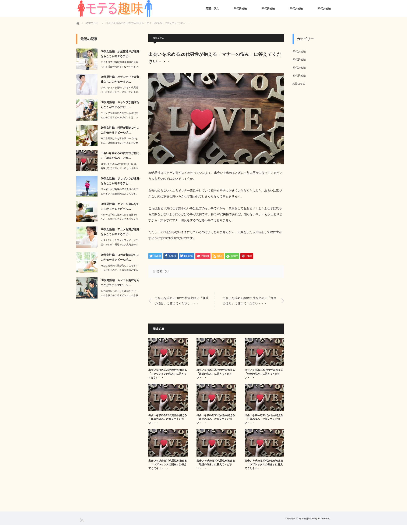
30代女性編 (324, 8)
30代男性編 (268, 8)
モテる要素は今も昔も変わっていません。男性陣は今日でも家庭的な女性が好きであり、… (119, 143)
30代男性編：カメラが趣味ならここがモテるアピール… (120, 283)
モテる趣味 (305, 518)
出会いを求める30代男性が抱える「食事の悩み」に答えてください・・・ (249, 300)
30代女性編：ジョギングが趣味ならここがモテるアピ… (120, 181)
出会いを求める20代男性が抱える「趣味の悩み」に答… (120, 155)
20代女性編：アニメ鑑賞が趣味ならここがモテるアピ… (120, 232)
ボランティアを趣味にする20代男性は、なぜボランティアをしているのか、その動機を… (119, 92)
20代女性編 (296, 8)
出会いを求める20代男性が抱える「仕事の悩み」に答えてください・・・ (167, 419)
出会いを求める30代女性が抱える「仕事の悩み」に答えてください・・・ (264, 419)
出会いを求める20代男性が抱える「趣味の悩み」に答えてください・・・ (182, 300)
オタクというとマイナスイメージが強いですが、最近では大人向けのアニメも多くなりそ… (119, 244)
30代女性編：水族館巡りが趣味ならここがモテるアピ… (120, 54)
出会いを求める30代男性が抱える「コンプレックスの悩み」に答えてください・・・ (167, 464)
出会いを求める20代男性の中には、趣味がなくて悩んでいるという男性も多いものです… (119, 168)
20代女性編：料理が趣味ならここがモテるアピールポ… (120, 130)
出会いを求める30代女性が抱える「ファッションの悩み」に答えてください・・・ (167, 373)
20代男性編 (240, 8)
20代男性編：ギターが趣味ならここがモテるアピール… (120, 206)
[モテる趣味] (114, 8)
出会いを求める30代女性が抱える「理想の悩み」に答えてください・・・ (216, 419)
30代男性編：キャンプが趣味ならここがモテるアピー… (120, 105)
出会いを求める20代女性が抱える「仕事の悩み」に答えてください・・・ (264, 373)
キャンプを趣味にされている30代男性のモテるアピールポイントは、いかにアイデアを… (119, 117)
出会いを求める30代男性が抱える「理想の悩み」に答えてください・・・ (216, 464)
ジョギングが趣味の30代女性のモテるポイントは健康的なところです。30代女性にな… (119, 193)
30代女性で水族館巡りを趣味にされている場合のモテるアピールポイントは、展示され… (119, 66)
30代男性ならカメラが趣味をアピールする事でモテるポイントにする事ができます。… (119, 295)
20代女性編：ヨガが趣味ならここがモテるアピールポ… (120, 257)
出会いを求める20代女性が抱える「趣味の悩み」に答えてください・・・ (216, 373)
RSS (81, 519)
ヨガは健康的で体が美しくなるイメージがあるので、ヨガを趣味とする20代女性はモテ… (119, 270)
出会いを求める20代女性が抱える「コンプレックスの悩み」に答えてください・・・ (264, 464)
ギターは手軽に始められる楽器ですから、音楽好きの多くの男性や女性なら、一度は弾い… (119, 219)
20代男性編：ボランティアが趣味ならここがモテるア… (120, 79)
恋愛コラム (212, 8)
